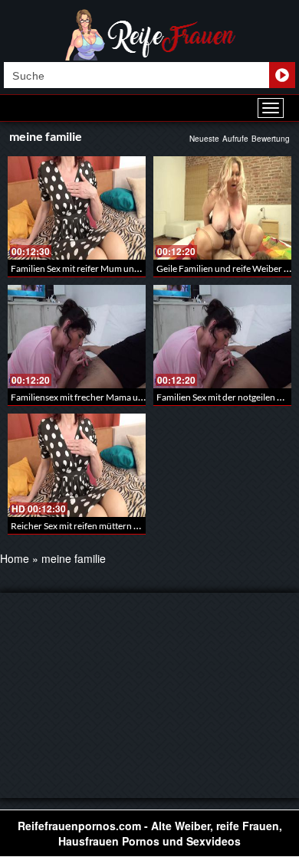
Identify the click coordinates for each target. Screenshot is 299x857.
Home (14, 558)
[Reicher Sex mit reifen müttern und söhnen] (77, 465)
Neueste (204, 138)
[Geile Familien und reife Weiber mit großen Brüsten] (222, 208)
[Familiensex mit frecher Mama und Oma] (77, 336)
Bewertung (270, 138)
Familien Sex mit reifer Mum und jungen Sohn (101, 268)
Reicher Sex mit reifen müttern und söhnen (96, 526)
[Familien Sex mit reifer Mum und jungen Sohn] (77, 208)
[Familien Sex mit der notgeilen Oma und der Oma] (222, 336)
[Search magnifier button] (282, 75)
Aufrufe (235, 138)
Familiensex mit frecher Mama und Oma (90, 397)
